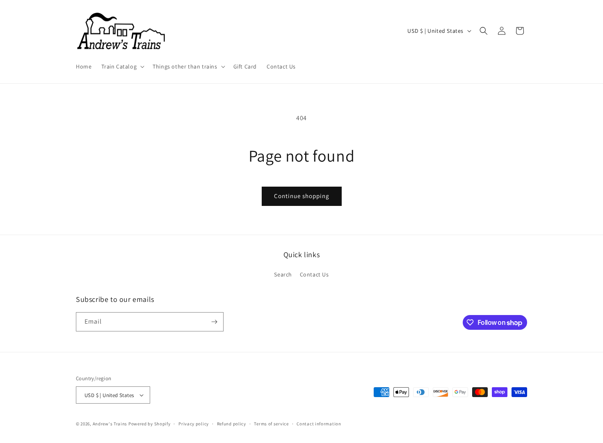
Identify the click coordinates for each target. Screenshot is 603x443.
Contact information (319, 424)
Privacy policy (193, 424)
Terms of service (271, 424)
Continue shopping (301, 196)
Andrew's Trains (110, 424)
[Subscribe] (214, 321)
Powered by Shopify (149, 424)
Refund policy (231, 424)
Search (283, 274)
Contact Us (314, 274)
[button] (122, 66)
